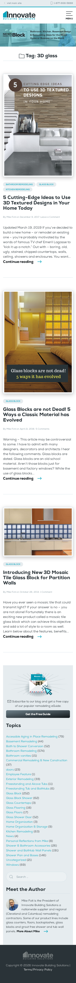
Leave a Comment (50, 217)
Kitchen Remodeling (18, 189)
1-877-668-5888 (63, 3)
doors (10, 770)
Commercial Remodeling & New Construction (36, 760)
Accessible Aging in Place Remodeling (32, 736)
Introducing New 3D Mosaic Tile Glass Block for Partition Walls (36, 577)
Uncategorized (16, 860)
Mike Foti (11, 217)
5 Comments (42, 428)
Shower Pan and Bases (22, 855)
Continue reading (18, 261)
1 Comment (46, 592)
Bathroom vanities (18, 756)
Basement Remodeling (21, 741)
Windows (12, 865)
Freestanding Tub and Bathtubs (27, 788)
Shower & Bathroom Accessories (28, 846)
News (10, 836)
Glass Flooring (15, 808)
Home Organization (19, 822)
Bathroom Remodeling (19, 184)
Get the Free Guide (38, 714)
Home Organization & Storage (26, 827)
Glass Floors (14, 812)
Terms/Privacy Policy (38, 969)
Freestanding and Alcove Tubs (26, 784)
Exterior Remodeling (20, 779)
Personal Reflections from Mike (27, 841)
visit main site (13, 3)
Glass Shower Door (19, 817)
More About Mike (28, 931)
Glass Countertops (18, 803)
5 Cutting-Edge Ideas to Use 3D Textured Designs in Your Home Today (37, 202)
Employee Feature (18, 774)
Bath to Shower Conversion (24, 746)
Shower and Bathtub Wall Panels (28, 850)
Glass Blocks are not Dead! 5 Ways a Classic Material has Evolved (37, 414)
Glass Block (46, 184)
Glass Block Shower (19, 798)
